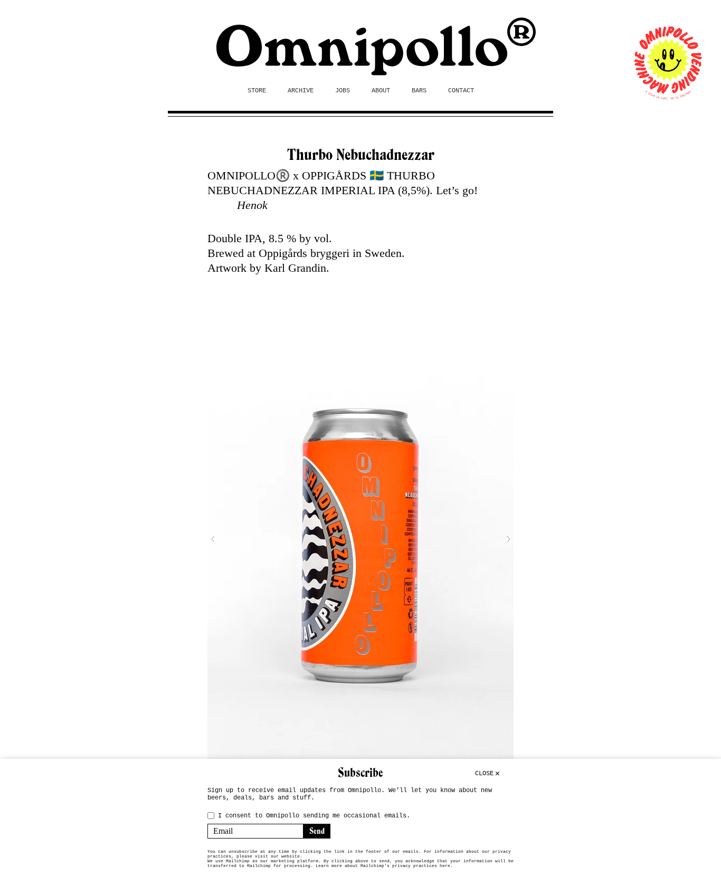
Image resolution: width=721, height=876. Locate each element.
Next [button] (508, 539)
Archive (301, 90)
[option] (360, 539)
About (381, 90)
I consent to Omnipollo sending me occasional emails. (314, 816)
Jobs (342, 90)
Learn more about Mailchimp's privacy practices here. (384, 865)
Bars (419, 90)
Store (257, 90)
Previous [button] (212, 539)
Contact (461, 90)
